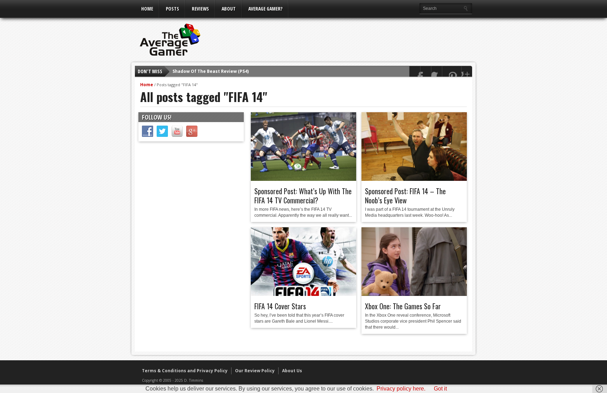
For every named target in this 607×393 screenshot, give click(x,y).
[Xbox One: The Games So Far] (414, 294)
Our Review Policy (255, 371)
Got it (440, 389)
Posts (172, 8)
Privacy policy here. (401, 389)
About (229, 8)
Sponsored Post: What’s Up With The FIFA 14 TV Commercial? (303, 195)
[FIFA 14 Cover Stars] (303, 294)
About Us (292, 371)
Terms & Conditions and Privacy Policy (185, 371)
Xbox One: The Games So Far (403, 306)
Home (147, 8)
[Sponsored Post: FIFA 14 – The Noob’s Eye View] (414, 179)
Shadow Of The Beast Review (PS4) (210, 71)
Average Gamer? (265, 8)
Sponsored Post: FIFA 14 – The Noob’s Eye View (405, 195)
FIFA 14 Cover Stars (280, 306)
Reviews (200, 8)
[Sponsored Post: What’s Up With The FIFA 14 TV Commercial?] (303, 179)
